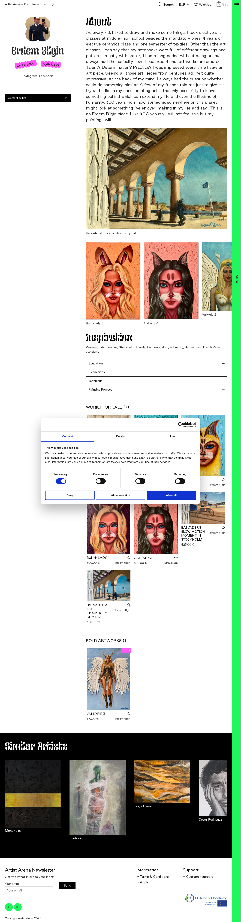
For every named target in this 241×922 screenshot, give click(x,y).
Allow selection (120, 495)
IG (17, 907)
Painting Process (100, 389)
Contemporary (26, 64)
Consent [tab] (67, 436)
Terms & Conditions (154, 876)
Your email (12, 883)
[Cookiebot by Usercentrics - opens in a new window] (180, 424)
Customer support (199, 876)
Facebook (46, 76)
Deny (70, 495)
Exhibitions (97, 372)
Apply (144, 882)
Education (96, 363)
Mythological (51, 64)
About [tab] (173, 436)
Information (147, 870)
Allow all (171, 495)
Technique (95, 380)
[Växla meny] (236, 5)
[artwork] (33, 793)
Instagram (30, 76)
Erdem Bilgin (217, 484)
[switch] (101, 481)
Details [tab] (120, 436)
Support (191, 870)
